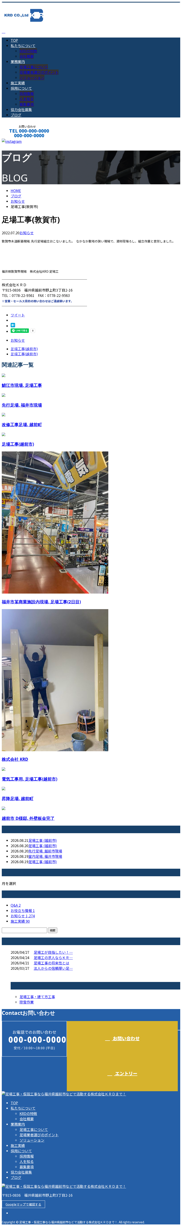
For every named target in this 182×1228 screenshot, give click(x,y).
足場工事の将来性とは (51, 963)
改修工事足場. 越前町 (22, 424)
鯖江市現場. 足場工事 (22, 385)
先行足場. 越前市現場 (45, 851)
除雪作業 (27, 1002)
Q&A (16, 905)
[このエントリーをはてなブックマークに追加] (13, 325)
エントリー (125, 1073)
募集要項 (27, 104)
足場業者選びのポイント (39, 72)
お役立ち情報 (23, 910)
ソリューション (32, 77)
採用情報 (27, 93)
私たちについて (23, 45)
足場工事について (34, 67)
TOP (14, 40)
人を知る (27, 98)
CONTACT (17, 141)
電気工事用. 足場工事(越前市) (29, 779)
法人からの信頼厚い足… (53, 968)
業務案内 (18, 61)
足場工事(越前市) (18, 444)
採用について (21, 88)
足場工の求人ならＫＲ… (53, 957)
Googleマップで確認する (23, 1204)
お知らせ (27, 232)
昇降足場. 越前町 (18, 798)
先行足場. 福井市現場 (22, 405)
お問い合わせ (126, 1038)
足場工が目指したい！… (53, 952)
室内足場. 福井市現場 (45, 856)
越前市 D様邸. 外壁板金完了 (28, 818)
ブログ (16, 114)
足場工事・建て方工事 (37, 996)
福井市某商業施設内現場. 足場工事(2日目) (41, 601)
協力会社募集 (21, 109)
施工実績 (18, 82)
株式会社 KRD (15, 759)
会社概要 (27, 56)
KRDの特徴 (28, 51)
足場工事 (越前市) (42, 840)
